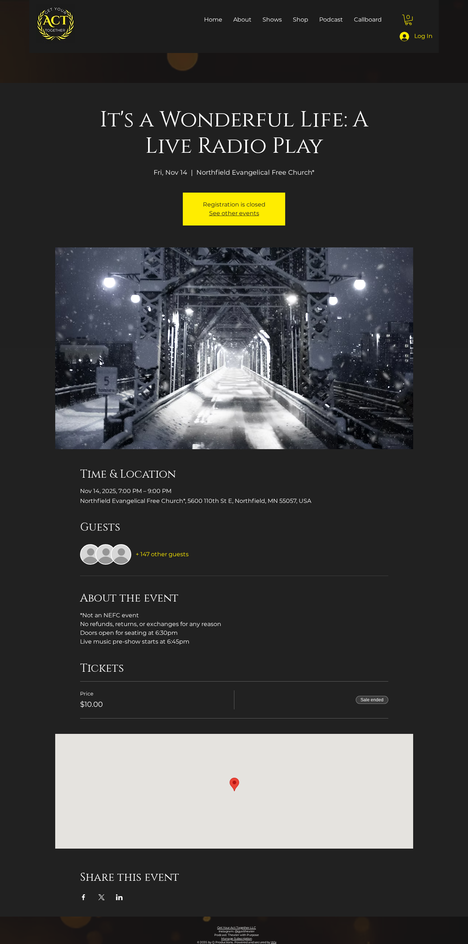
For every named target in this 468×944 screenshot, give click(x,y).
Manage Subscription (236, 938)
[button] (408, 20)
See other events (234, 213)
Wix (273, 942)
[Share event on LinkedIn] (119, 897)
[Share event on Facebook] (83, 897)
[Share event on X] (101, 897)
